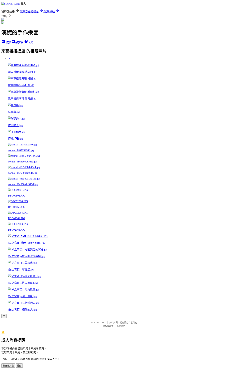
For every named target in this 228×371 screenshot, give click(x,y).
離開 (19, 365)
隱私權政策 (108, 326)
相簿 (8, 42)
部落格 (19, 42)
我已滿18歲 (8, 365)
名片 (30, 42)
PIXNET (102, 322)
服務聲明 (121, 326)
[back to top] (4, 316)
